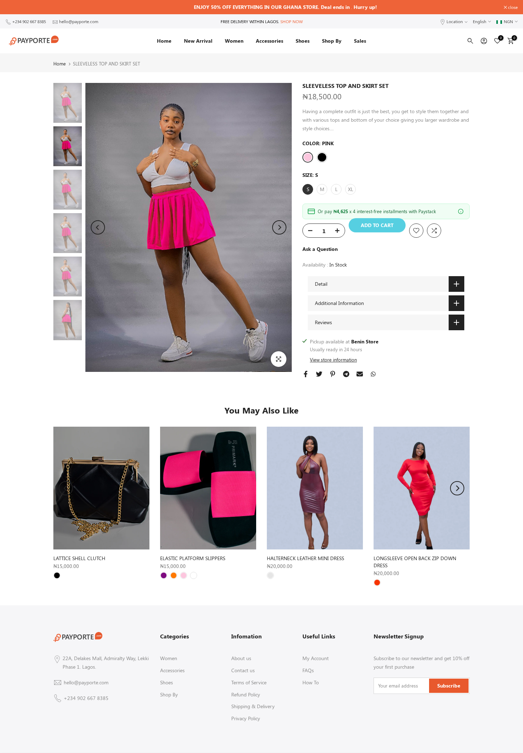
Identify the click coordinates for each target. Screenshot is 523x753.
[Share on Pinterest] (332, 374)
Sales (360, 40)
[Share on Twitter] (319, 374)
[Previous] (98, 227)
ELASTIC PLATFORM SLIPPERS (192, 558)
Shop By (332, 40)
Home (164, 40)
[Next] (279, 227)
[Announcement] (261, 7)
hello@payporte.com (78, 21)
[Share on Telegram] (346, 374)
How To (310, 682)
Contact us (243, 670)
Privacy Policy (245, 718)
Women (234, 40)
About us (241, 658)
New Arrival (198, 40)
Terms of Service (248, 682)
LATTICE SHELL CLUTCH (79, 558)
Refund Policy (245, 694)
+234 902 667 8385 (29, 21)
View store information (333, 360)
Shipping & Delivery (253, 706)
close (14, 7)
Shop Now (291, 21)
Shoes (303, 40)
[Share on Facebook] (305, 374)
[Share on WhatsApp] (373, 374)
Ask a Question (320, 249)
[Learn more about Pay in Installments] (460, 211)
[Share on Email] (359, 374)
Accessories (269, 40)
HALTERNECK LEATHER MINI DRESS (305, 558)
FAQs (308, 670)
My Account (315, 658)
